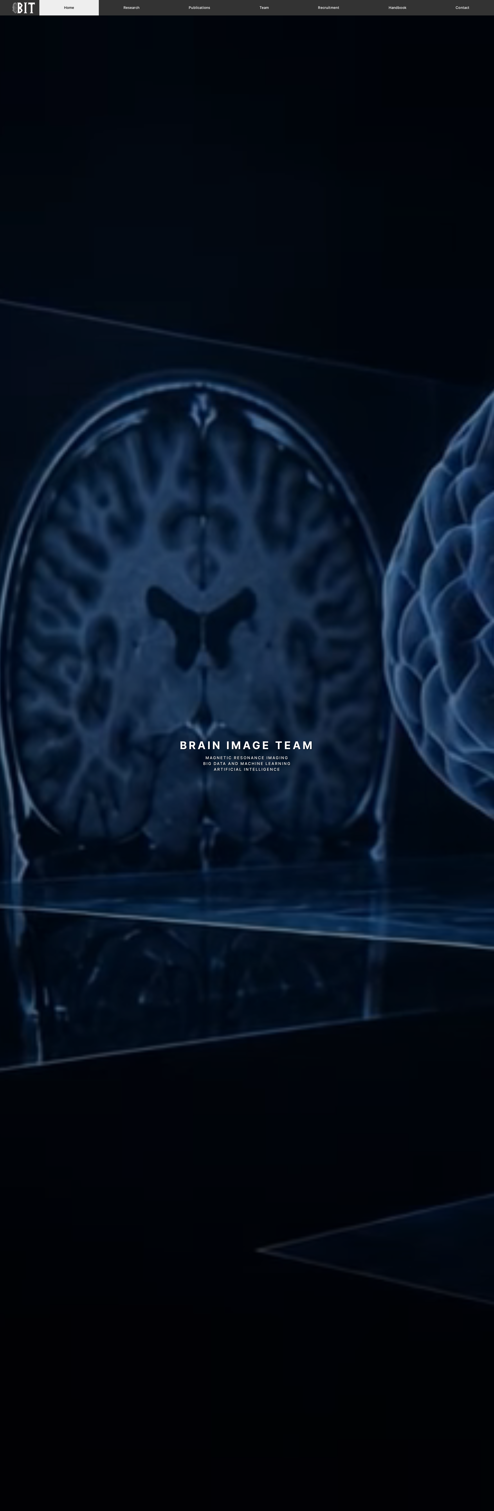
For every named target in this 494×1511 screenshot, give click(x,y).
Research (132, 7)
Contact (462, 7)
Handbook (397, 7)
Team (264, 7)
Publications (199, 7)
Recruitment (328, 7)
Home (69, 7)
